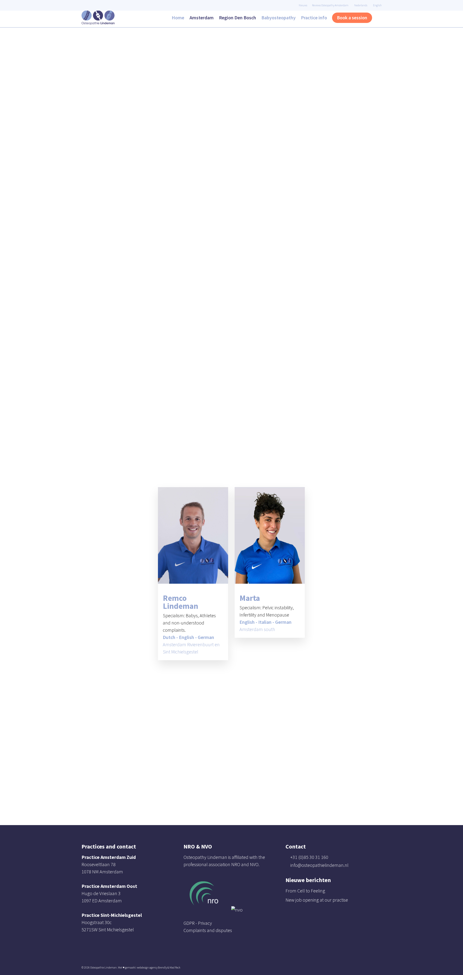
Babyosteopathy (278, 17)
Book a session (352, 17)
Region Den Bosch (237, 17)
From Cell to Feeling (305, 891)
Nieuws (303, 5)
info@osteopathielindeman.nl (319, 865)
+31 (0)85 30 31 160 (309, 857)
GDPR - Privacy (198, 923)
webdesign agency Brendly (152, 967)
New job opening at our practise (317, 900)
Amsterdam (202, 17)
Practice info (314, 17)
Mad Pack (175, 967)
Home (178, 17)
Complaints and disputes (208, 930)
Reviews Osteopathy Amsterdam (330, 5)
